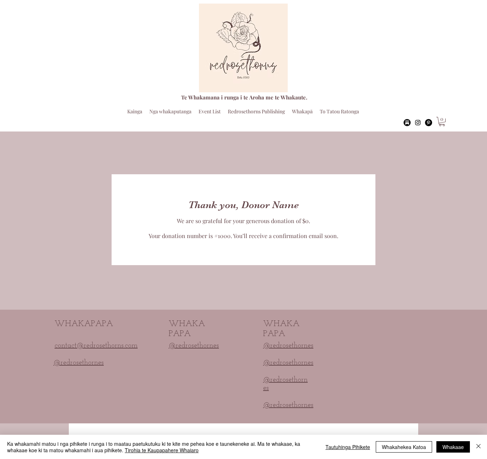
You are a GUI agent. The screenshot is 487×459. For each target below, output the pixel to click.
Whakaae (453, 446)
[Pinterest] (428, 122)
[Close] (478, 446)
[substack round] (407, 122)
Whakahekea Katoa (404, 446)
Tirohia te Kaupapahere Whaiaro (162, 450)
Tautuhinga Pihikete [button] (347, 446)
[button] (441, 121)
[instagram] (417, 122)
